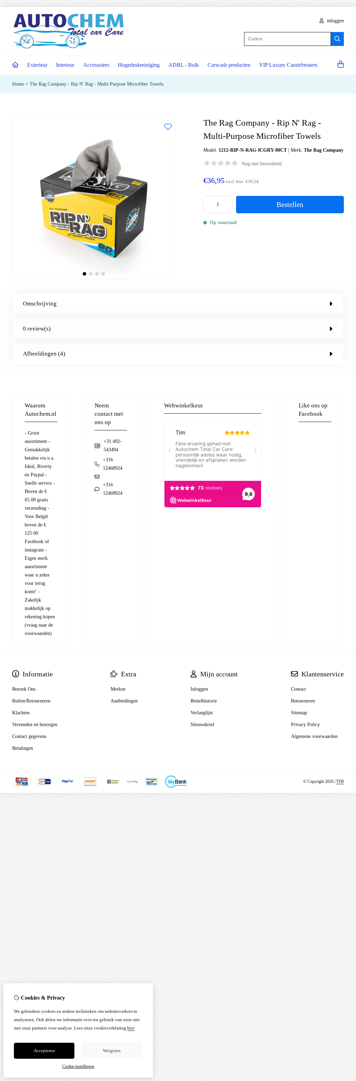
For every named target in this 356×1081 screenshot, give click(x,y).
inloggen (334, 20)
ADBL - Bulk (183, 65)
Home (18, 84)
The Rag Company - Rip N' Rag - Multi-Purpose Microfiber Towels (96, 84)
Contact (298, 689)
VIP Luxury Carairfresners (288, 65)
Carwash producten (229, 65)
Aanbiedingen (124, 701)
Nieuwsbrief (203, 724)
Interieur (65, 65)
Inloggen (199, 689)
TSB (340, 781)
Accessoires (96, 65)
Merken (118, 689)
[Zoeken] (337, 39)
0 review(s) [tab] (37, 328)
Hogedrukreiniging (139, 65)
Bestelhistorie (204, 701)
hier (131, 1028)
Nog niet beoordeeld (262, 163)
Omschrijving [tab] (40, 303)
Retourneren (303, 701)
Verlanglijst (202, 712)
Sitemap (299, 712)
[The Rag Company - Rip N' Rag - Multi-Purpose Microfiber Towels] (94, 278)
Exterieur (37, 65)
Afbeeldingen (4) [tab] (44, 353)
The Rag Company (323, 150)
